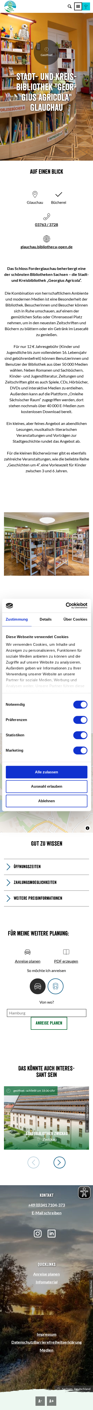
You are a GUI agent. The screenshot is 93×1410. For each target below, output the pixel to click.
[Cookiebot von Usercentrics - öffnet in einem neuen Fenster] (66, 605)
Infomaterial (47, 1281)
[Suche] (70, 6)
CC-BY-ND (91, 86)
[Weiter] (59, 1162)
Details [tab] (46, 619)
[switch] (80, 720)
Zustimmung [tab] (17, 619)
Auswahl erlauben (46, 786)
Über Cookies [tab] (75, 619)
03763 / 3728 (46, 224)
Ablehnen (46, 801)
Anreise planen (49, 1023)
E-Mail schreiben (47, 1212)
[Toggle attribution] (88, 828)
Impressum (46, 1334)
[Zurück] (33, 1162)
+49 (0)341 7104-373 (46, 1204)
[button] (86, 6)
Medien (46, 1350)
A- (40, 1401)
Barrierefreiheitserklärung (58, 1342)
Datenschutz (22, 1342)
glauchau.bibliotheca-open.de (47, 246)
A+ (51, 1401)
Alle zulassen (46, 772)
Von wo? (46, 1002)
